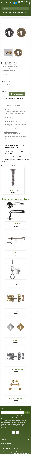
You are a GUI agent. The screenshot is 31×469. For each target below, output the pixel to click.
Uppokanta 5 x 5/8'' (13, 190)
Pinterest (14, 62)
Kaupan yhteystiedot (10, 448)
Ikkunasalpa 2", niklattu (16, 369)
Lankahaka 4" (16, 253)
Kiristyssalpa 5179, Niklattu (16, 282)
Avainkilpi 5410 (16, 340)
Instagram (17, 432)
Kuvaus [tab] (8, 105)
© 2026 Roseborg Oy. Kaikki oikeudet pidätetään (13, 452)
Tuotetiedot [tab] (17, 105)
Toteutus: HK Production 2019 (22, 453)
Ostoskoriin (16, 94)
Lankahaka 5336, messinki (15, 398)
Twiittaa (10, 62)
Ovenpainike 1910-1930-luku (16, 224)
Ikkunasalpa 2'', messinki (16, 311)
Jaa (5, 62)
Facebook (13, 432)
